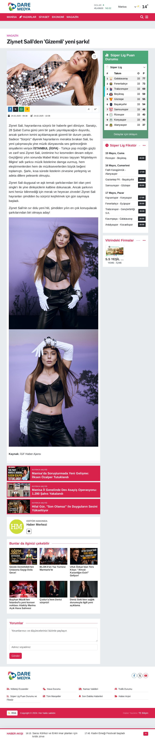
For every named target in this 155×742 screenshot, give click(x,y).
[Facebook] (134, 675)
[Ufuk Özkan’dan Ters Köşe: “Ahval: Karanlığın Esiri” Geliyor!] (84, 556)
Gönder (16, 655)
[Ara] (142, 17)
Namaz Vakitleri (90, 689)
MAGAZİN (72, 17)
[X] (139, 675)
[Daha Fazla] (27, 109)
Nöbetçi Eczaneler (19, 689)
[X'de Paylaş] (15, 109)
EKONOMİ (58, 17)
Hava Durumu (54, 689)
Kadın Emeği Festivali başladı (108, 733)
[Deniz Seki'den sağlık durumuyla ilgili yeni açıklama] (84, 589)
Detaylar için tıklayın (125, 134)
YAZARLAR (29, 17)
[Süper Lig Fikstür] (144, 145)
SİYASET (44, 17)
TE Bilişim (143, 713)
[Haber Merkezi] (16, 526)
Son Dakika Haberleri (92, 696)
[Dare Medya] (18, 7)
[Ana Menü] (146, 17)
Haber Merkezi (36, 524)
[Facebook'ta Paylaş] (10, 109)
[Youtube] (145, 675)
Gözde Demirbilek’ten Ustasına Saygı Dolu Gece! (21, 570)
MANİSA (12, 17)
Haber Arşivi (124, 696)
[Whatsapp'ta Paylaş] (21, 109)
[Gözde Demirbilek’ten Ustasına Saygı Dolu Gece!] (23, 556)
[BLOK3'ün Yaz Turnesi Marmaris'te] (53, 556)
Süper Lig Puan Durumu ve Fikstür (22, 698)
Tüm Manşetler (53, 696)
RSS (13, 713)
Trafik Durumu (125, 689)
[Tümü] (144, 240)
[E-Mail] (28, 531)
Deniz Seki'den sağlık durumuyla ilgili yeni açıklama (82, 602)
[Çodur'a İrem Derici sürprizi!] (53, 589)
